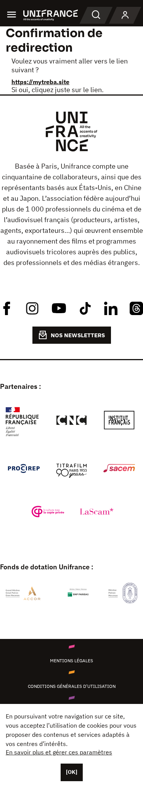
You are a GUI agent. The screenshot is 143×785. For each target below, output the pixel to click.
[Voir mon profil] (125, 15)
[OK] (71, 772)
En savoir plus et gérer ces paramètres (59, 752)
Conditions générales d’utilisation (72, 686)
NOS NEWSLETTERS (78, 335)
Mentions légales (71, 660)
